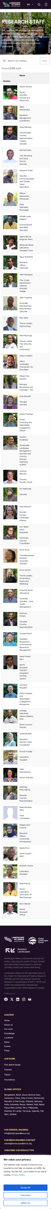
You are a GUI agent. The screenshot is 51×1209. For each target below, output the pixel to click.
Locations (8, 1037)
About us (8, 1025)
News (6, 1042)
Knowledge (9, 1033)
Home (7, 1020)
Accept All (25, 1187)
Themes (7, 1069)
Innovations (9, 1079)
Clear (44, 60)
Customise (26, 1195)
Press (6, 1050)
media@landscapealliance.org (18, 1143)
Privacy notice (18, 1175)
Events (7, 1046)
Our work (8, 1029)
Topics (7, 1074)
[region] (25, 1182)
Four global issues (12, 1064)
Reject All (25, 1203)
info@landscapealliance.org (16, 1133)
